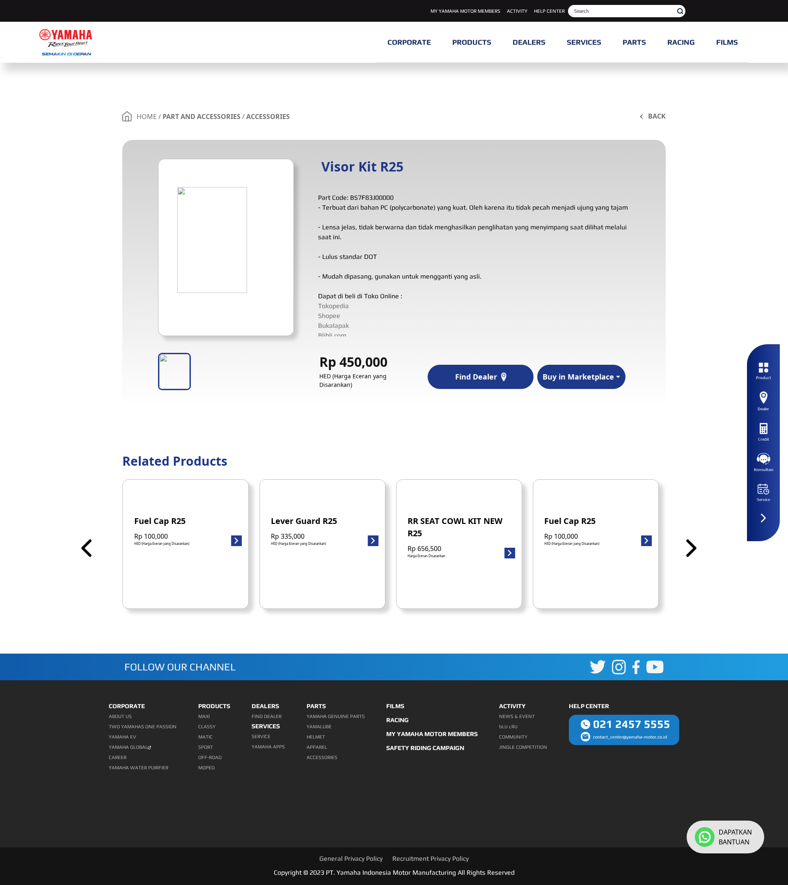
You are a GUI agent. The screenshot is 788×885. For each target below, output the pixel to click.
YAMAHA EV (122, 737)
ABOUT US (120, 716)
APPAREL (317, 747)
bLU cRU (508, 726)
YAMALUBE (319, 726)
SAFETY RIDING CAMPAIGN (425, 747)
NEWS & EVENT (517, 716)
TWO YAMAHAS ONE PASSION (142, 726)
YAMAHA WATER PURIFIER (138, 768)
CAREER (117, 757)
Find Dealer (476, 377)
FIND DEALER (267, 716)
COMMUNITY (513, 737)
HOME (147, 116)
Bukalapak (333, 325)
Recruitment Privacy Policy (430, 858)
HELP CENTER (549, 11)
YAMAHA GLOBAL (128, 747)
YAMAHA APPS (268, 747)
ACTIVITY (517, 11)
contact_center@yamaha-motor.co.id (630, 736)
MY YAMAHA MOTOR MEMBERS (465, 11)
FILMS (395, 705)
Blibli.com (332, 335)
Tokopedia (333, 306)
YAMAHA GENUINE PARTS (336, 716)
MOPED (206, 768)
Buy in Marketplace (578, 377)
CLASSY (206, 726)
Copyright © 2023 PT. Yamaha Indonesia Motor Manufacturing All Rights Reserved (394, 872)
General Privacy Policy (351, 858)
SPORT (205, 747)
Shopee (329, 316)
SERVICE (261, 736)
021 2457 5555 (631, 724)
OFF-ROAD (210, 757)
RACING (397, 719)
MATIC (205, 737)
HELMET (316, 737)
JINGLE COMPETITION (523, 747)
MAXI (204, 716)
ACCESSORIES (268, 116)
